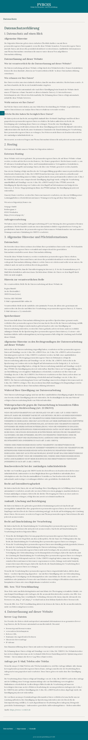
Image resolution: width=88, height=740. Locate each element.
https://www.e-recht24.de (20, 710)
